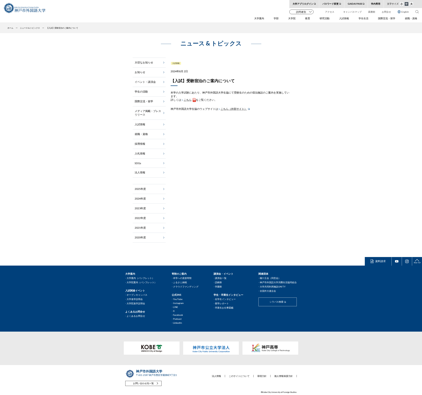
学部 (276, 18)
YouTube (177, 299)
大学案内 (259, 18)
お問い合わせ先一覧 (143, 383)
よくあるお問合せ (136, 315)
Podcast (177, 318)
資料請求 (380, 261)
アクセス (329, 11)
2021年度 (140, 227)
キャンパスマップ (352, 11)
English (405, 11)
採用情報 (140, 143)
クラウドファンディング (185, 286)
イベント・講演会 (145, 81)
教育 (307, 18)
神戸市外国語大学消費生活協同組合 (278, 282)
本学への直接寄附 (182, 278)
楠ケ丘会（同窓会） (270, 278)
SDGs (138, 163)
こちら (188, 99)
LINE (175, 307)
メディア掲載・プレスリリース (148, 112)
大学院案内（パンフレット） (142, 282)
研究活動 (325, 18)
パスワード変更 (330, 3)
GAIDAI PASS (355, 3)
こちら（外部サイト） (234, 108)
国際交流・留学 (386, 18)
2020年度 (140, 237)
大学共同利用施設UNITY (273, 286)
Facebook (178, 314)
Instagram (178, 303)
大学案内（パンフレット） (140, 278)
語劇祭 (218, 282)
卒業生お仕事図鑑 (224, 307)
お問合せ (386, 11)
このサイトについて (239, 376)
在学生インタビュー (225, 299)
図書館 (371, 11)
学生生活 (363, 18)
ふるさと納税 (180, 282)
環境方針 (262, 376)
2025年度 (140, 188)
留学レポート (222, 303)
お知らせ (140, 72)
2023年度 (140, 208)
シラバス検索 (276, 301)
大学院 (292, 18)
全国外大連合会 (268, 290)
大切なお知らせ (144, 62)
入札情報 (140, 153)
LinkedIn (177, 322)
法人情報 (140, 172)
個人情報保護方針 (283, 376)
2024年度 (140, 198)
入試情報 (344, 18)
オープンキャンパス (137, 294)
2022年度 (140, 217)
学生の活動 (141, 91)
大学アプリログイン (303, 3)
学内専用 (375, 3)
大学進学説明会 (135, 299)
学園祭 (218, 286)
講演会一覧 (220, 278)
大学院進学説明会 (136, 303)
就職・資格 (411, 18)
